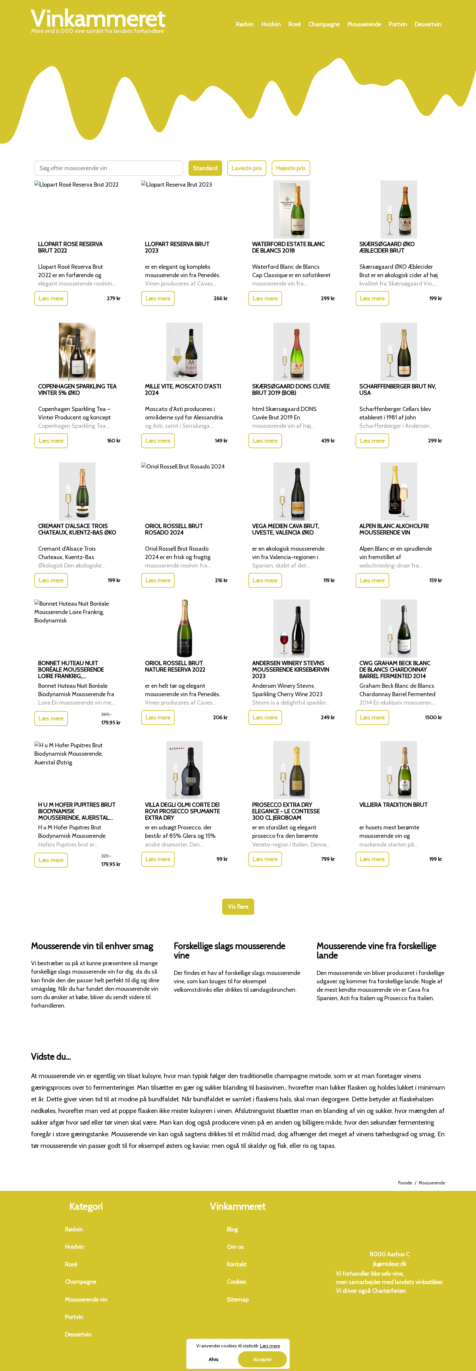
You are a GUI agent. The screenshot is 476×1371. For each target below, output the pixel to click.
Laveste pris (247, 168)
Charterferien (389, 1290)
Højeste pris (291, 168)
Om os (235, 1246)
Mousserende (364, 24)
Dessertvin (428, 24)
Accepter (262, 1359)
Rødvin (245, 24)
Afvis (214, 1359)
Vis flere (238, 906)
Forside (405, 1182)
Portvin (398, 24)
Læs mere (51, 298)
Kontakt (237, 1264)
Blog (232, 1229)
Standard (205, 168)
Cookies (236, 1281)
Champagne (324, 24)
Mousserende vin (86, 1299)
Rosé (295, 24)
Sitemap (238, 1299)
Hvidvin (271, 24)
